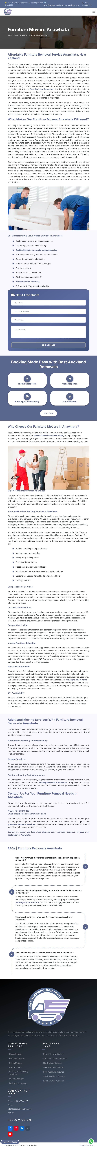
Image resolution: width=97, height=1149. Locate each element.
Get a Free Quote (10, 1142)
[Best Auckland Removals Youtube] (10, 1134)
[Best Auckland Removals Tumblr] (27, 1128)
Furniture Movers (16, 1058)
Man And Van (15, 1067)
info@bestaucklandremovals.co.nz (30, 814)
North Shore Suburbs (52, 1063)
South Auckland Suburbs (54, 1076)
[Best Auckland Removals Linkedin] (22, 1128)
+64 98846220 (22, 811)
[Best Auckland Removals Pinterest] (16, 1128)
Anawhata (23, 35)
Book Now (48, 413)
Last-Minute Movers (18, 1083)
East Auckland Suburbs (53, 1072)
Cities (16, 35)
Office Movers (15, 1063)
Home (10, 35)
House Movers (15, 1054)
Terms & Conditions (86, 1146)
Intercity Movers (16, 1079)
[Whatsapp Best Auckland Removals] (91, 1141)
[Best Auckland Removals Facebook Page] (10, 1128)
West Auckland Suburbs (53, 1067)
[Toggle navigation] (94, 11)
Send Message (48, 345)
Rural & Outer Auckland (53, 1081)
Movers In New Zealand (53, 1054)
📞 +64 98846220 (87, 4)
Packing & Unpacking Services (18, 1072)
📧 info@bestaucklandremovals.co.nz (61, 3)
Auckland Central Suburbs (54, 1058)
